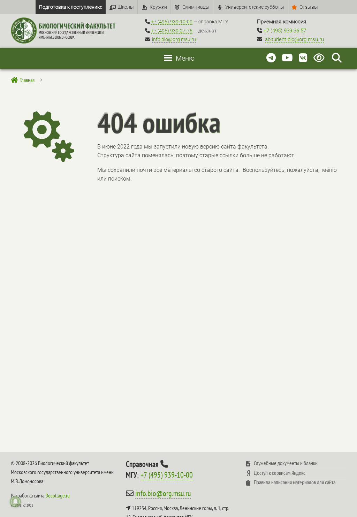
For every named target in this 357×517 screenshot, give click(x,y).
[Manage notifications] (15, 501)
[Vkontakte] (303, 58)
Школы (125, 7)
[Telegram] (271, 58)
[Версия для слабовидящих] (320, 58)
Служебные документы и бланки (286, 462)
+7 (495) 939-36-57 (285, 31)
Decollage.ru (57, 495)
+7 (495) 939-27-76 (171, 30)
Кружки (158, 7)
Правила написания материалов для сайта (294, 482)
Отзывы (308, 7)
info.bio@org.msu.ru (174, 39)
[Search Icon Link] (336, 58)
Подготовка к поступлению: (70, 7)
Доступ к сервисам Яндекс (279, 472)
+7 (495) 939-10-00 (171, 21)
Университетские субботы (254, 7)
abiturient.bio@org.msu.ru (294, 39)
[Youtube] (287, 58)
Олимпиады (196, 7)
